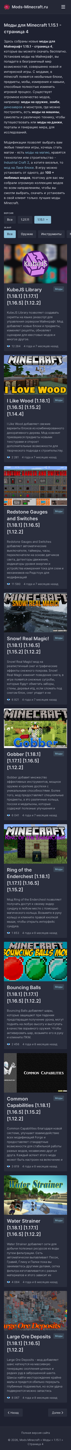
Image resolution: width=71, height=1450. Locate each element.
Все (10, 219)
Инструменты (51, 234)
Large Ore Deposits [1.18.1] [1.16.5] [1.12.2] (29, 1343)
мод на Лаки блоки (19, 168)
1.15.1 (57, 1440)
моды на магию (37, 152)
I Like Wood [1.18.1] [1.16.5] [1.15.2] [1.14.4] (29, 407)
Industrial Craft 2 (16, 162)
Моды (59, 289)
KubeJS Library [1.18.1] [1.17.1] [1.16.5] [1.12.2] (25, 296)
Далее (56, 1412)
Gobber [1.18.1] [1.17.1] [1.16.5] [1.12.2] (24, 760)
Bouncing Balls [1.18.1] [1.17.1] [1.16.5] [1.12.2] (24, 994)
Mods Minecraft (30, 1440)
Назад (14, 1412)
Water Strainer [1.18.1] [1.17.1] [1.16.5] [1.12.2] (24, 1227)
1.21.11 (25, 219)
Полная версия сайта (35, 1432)
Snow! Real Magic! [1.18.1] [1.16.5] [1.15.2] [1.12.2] (28, 645)
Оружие (27, 234)
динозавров (13, 107)
